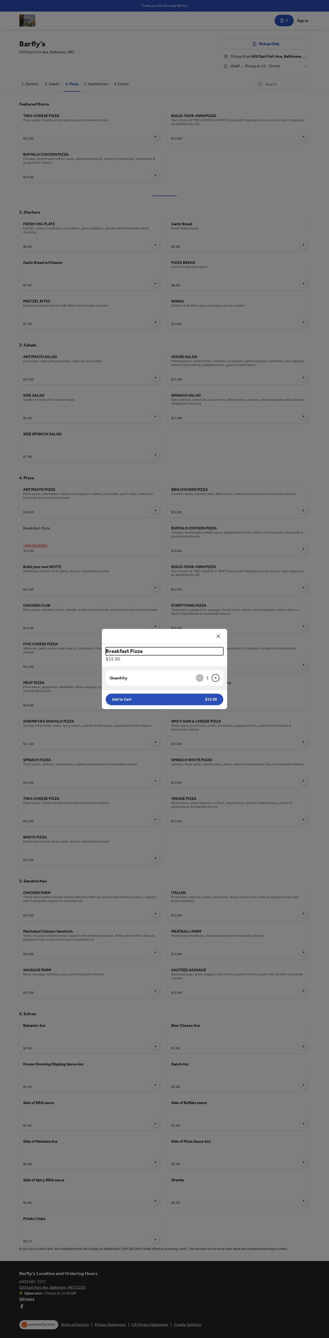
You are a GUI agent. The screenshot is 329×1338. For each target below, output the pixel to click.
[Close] (218, 636)
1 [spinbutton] (207, 678)
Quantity (118, 678)
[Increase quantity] (215, 678)
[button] (164, 699)
